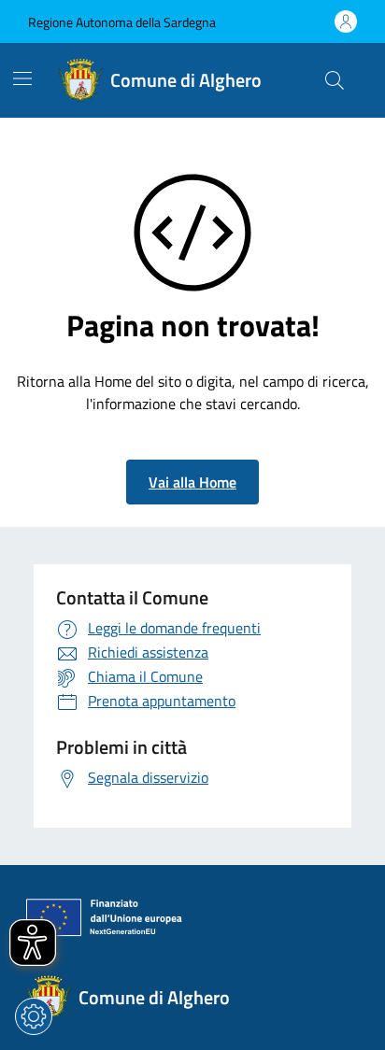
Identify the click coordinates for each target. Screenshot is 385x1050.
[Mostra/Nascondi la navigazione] (22, 78)
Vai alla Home (192, 482)
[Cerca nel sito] (334, 80)
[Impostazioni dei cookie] (33, 1016)
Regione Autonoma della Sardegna (122, 22)
